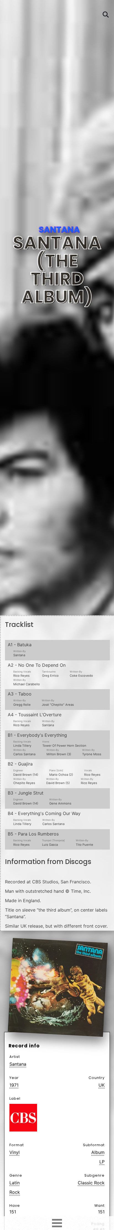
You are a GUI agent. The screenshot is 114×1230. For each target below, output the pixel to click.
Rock (14, 1192)
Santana (17, 1064)
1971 (14, 1085)
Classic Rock (91, 1182)
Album (98, 1152)
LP (102, 1161)
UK (102, 1085)
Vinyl (14, 1152)
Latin (14, 1182)
